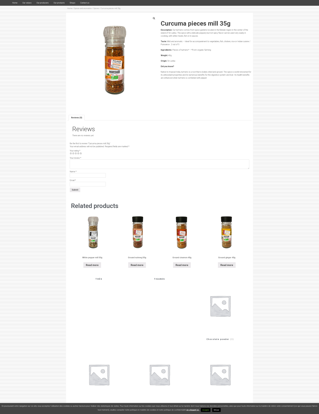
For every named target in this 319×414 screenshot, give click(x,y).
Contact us (84, 3)
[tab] (77, 117)
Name (73, 171)
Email (73, 180)
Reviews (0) (76, 117)
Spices (96, 8)
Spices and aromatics (83, 8)
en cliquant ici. (192, 410)
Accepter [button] (205, 410)
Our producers (43, 3)
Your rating (75, 151)
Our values (27, 3)
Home (14, 3)
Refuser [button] (216, 410)
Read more (92, 265)
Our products (59, 3)
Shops (72, 3)
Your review (75, 158)
